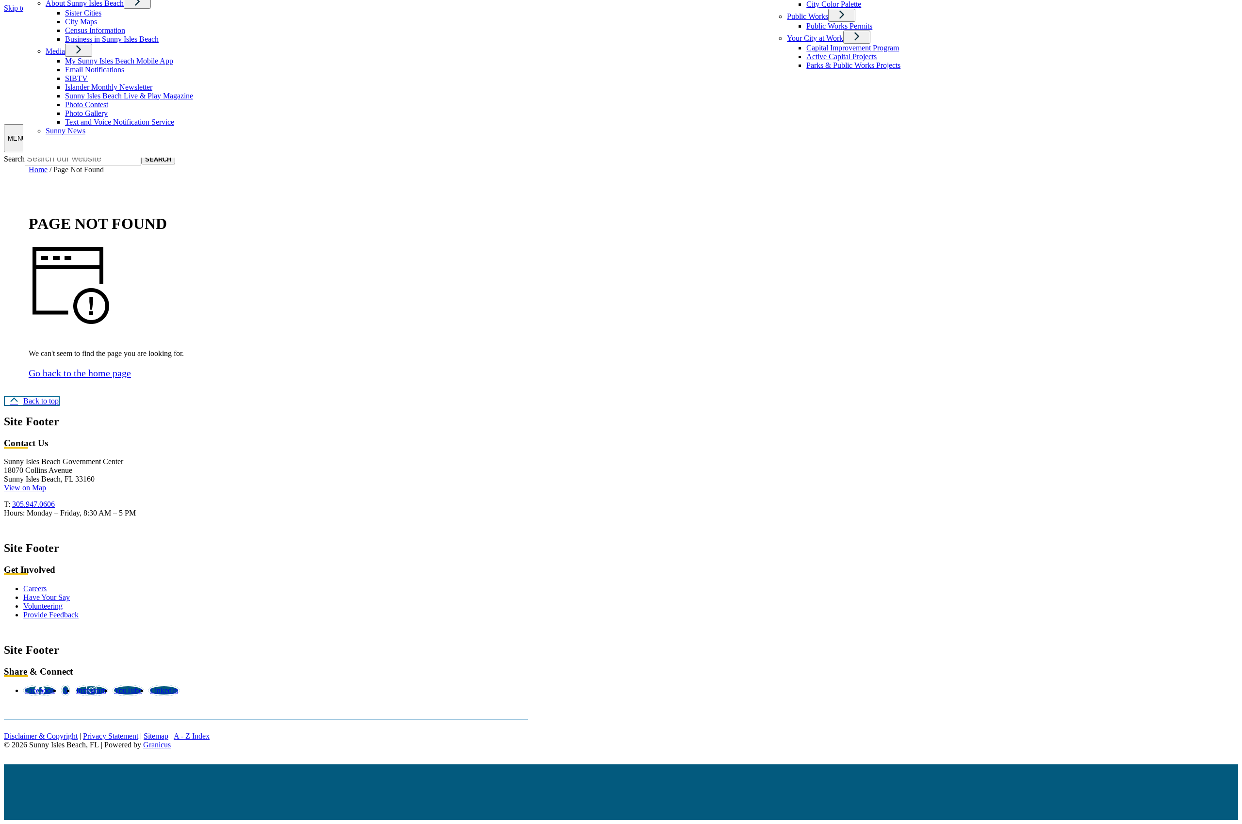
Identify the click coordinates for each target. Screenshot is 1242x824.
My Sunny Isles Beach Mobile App (119, 61)
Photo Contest (86, 104)
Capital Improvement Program (852, 48)
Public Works (807, 16)
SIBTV (76, 78)
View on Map (25, 488)
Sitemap (156, 736)
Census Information (95, 30)
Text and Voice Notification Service (119, 122)
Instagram (91, 690)
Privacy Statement (110, 736)
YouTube (128, 690)
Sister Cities (83, 13)
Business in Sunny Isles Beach (112, 39)
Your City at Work (815, 38)
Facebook (40, 690)
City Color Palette (833, 4)
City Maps (81, 21)
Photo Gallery (86, 113)
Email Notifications (94, 69)
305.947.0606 (33, 504)
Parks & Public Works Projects (853, 65)
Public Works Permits (839, 26)
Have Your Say (46, 597)
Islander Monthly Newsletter (108, 87)
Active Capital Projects (841, 56)
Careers (35, 588)
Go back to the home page (80, 373)
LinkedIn (164, 690)
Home (38, 169)
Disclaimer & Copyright (41, 736)
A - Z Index (192, 736)
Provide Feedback (51, 615)
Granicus (157, 745)
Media (55, 51)
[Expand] (78, 50)
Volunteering (43, 606)
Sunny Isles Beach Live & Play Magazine (129, 96)
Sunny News (65, 131)
